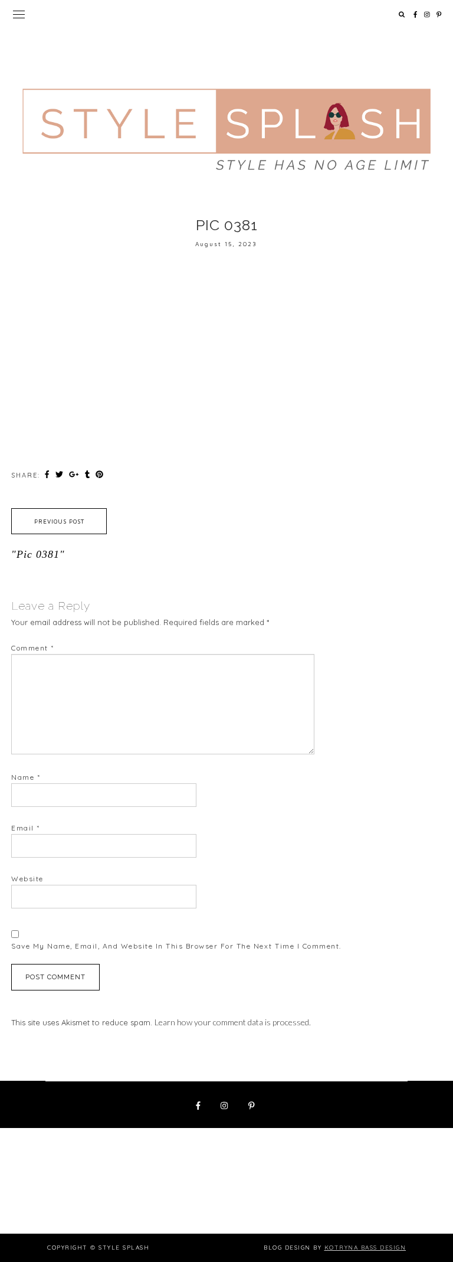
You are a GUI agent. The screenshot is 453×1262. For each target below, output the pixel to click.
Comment (32, 647)
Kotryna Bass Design (365, 1247)
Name (25, 777)
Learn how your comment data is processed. (233, 1022)
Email (25, 827)
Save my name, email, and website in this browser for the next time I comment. (176, 945)
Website (27, 878)
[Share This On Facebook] (48, 474)
